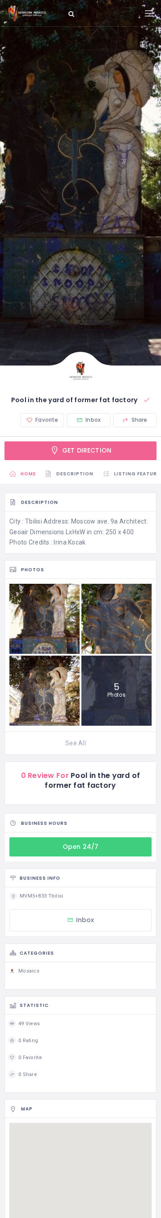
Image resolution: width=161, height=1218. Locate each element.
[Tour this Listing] (147, 44)
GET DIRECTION (85, 450)
